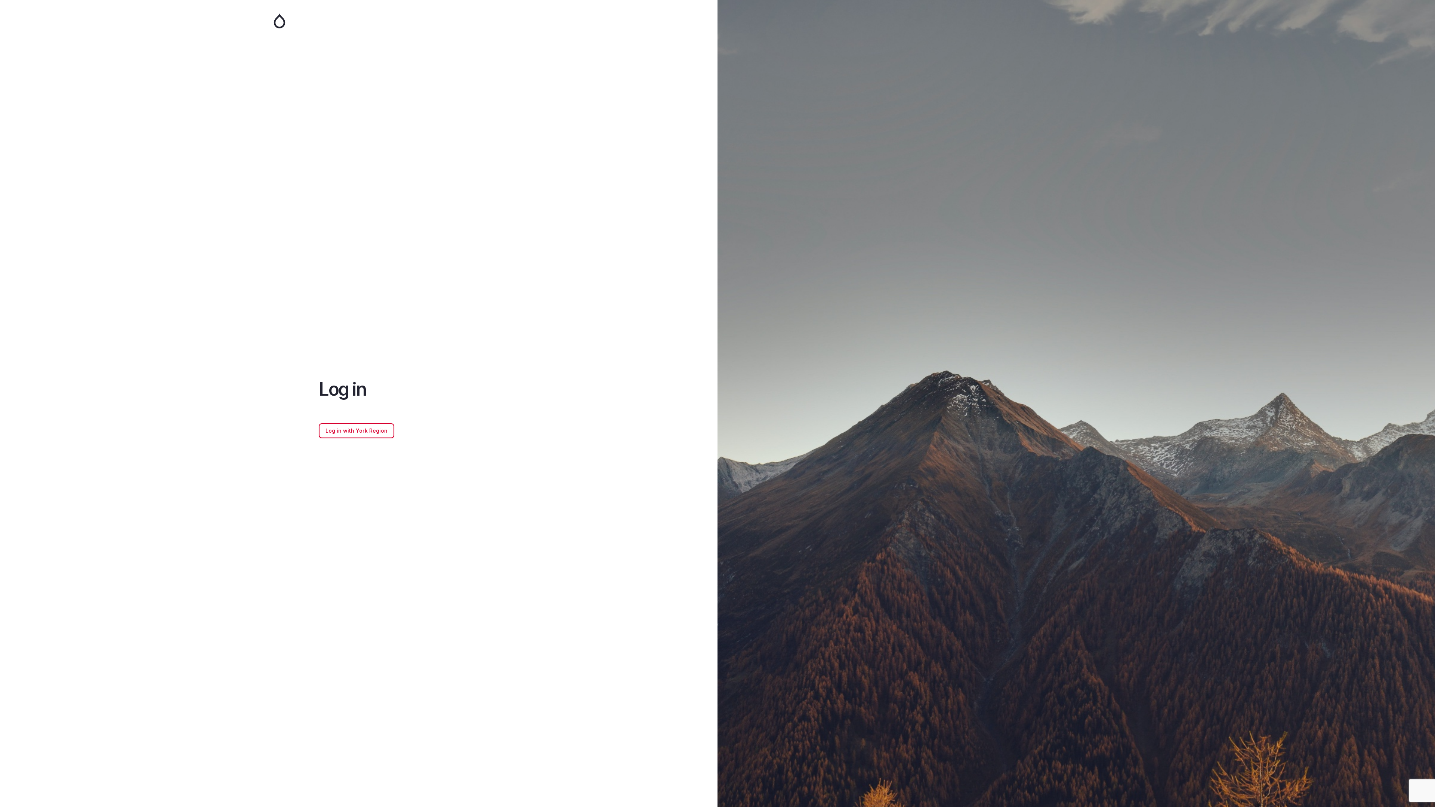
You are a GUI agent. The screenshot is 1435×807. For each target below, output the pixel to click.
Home (358, 20)
